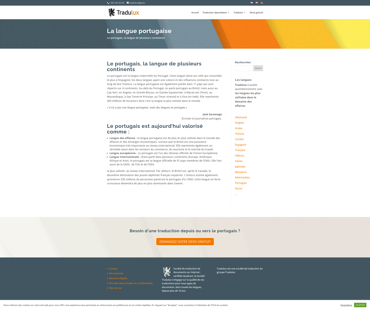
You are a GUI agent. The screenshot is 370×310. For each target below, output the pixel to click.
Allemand (241, 117)
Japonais (240, 166)
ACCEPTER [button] (360, 305)
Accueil (195, 12)
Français (240, 150)
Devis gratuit (256, 12)
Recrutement (116, 273)
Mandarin (241, 172)
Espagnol (240, 144)
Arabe (238, 128)
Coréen (239, 139)
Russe (238, 188)
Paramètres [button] (346, 305)
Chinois (239, 133)
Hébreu (239, 155)
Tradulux (238, 12)
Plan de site (115, 288)
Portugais (241, 183)
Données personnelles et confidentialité (131, 283)
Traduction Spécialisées (215, 12)
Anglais (239, 122)
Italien (239, 161)
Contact (113, 268)
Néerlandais (242, 177)
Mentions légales (118, 278)
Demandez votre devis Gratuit (185, 241)
